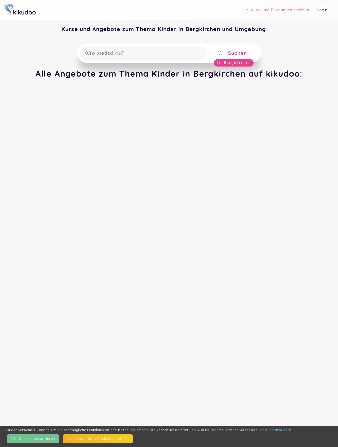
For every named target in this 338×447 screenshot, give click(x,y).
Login (322, 10)
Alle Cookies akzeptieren (33, 439)
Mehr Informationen (275, 430)
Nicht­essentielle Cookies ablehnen (98, 439)
